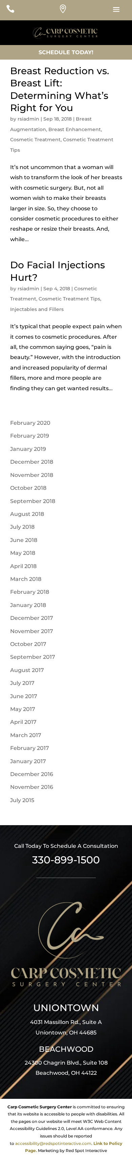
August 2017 (27, 670)
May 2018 (22, 553)
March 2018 (25, 579)
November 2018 (31, 475)
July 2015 (22, 800)
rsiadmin (28, 119)
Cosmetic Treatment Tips (69, 299)
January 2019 (28, 449)
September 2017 (32, 657)
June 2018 (23, 540)
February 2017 (29, 748)
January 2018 (28, 605)
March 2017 (25, 735)
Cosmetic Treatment (35, 140)
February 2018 (29, 592)
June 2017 (23, 696)
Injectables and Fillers (37, 309)
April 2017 (23, 722)
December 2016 (31, 774)
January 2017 (28, 761)
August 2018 (27, 514)
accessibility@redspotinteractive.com (53, 1143)
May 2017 (22, 709)
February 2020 (30, 423)
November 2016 (31, 787)
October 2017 (28, 644)
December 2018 (31, 462)
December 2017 (31, 618)
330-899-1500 (66, 860)
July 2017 (22, 683)
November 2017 (31, 631)
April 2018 (23, 566)
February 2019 (29, 436)
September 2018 (32, 501)
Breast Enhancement (74, 129)
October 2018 (28, 488)
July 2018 (22, 527)
